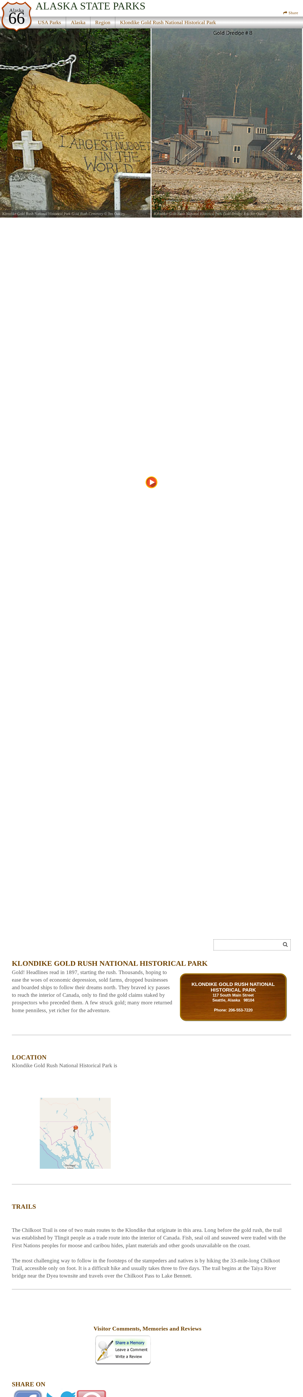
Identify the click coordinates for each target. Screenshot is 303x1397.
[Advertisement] (52, 1332)
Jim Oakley (116, 214)
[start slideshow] (151, 482)
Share (292, 13)
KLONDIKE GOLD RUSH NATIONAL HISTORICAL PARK (233, 987)
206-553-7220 (240, 1010)
